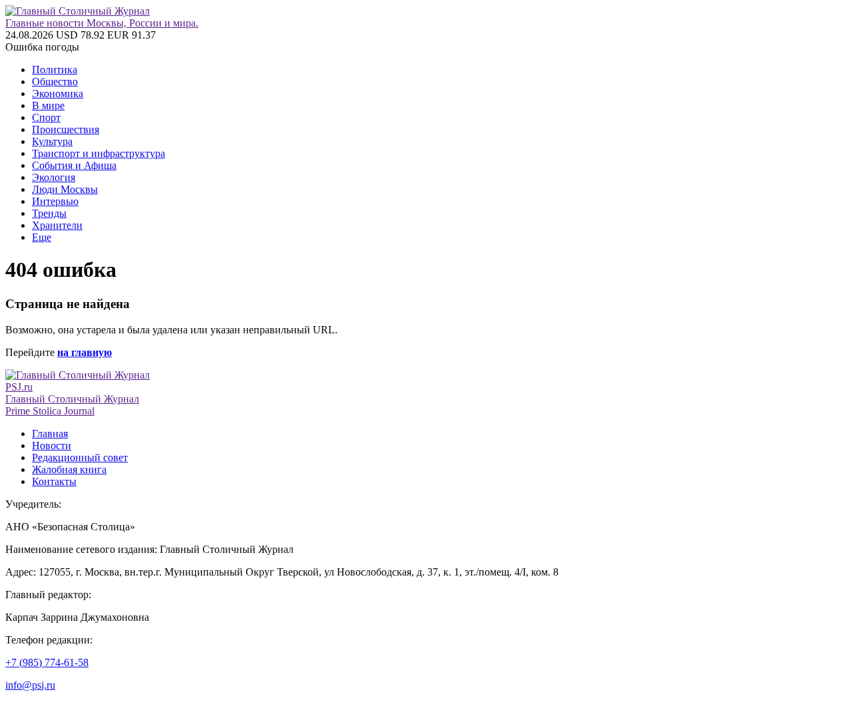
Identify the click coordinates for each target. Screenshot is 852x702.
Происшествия (65, 129)
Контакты (54, 481)
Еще (41, 237)
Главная (50, 433)
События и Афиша (74, 165)
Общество (55, 81)
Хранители (57, 225)
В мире (48, 105)
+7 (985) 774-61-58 (47, 662)
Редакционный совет (80, 457)
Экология (53, 177)
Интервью (55, 201)
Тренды (49, 213)
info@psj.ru (30, 685)
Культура (52, 141)
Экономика (57, 93)
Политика (54, 69)
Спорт (46, 117)
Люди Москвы (65, 189)
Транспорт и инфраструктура (98, 153)
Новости (51, 445)
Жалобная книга (69, 469)
